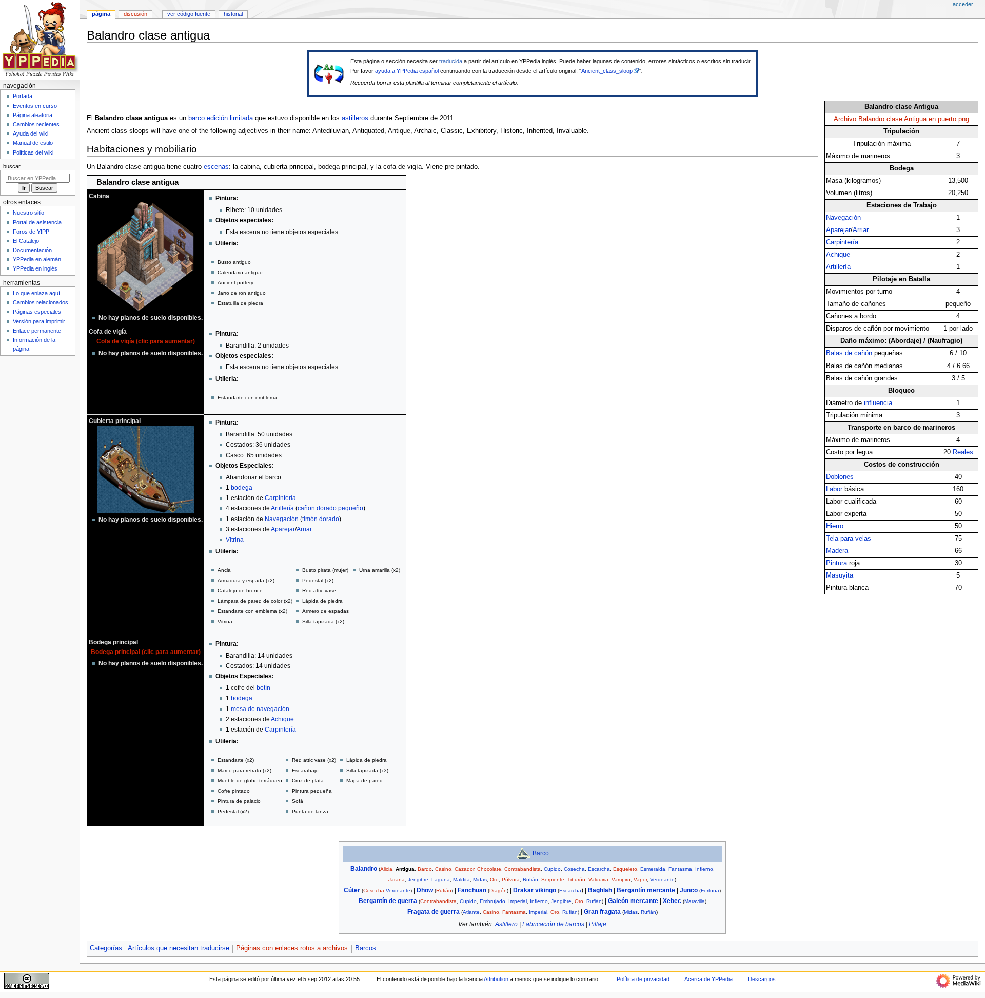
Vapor (640, 879)
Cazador (464, 869)
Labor (834, 489)
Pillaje (597, 924)
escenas (216, 166)
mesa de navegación (260, 709)
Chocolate (489, 869)
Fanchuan (472, 890)
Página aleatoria (32, 115)
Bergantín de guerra (388, 901)
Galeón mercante (633, 901)
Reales (963, 452)
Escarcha (599, 869)
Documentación (32, 250)
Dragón (498, 890)
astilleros (355, 118)
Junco (689, 890)
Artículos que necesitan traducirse (178, 948)
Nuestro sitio (28, 212)
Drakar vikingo (534, 890)
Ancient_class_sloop (607, 71)
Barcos (365, 948)
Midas (480, 879)
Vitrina (235, 539)
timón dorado (320, 519)
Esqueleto (625, 869)
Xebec (672, 901)
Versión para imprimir (39, 321)
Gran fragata (602, 911)
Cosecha (574, 869)
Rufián (530, 879)
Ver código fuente (188, 14)
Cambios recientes (36, 124)
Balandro (363, 868)
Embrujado (492, 901)
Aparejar (838, 230)
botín (263, 688)
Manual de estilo (33, 143)
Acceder (963, 4)
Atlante (471, 912)
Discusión (135, 14)
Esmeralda (652, 869)
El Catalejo (26, 241)
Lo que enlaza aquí (36, 293)
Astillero (506, 924)
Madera (837, 550)
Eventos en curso (35, 106)
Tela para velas (848, 538)
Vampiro (621, 879)
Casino (443, 869)
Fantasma (680, 869)
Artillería (838, 267)
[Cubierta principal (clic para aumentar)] (145, 469)
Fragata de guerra (433, 911)
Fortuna (710, 890)
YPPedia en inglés (35, 268)
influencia (878, 403)
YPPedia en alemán (37, 259)
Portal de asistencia (37, 222)
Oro (494, 879)
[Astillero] (523, 853)
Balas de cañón (849, 353)
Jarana (396, 879)
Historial (233, 14)
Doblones (840, 477)
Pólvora (511, 879)
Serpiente (552, 879)
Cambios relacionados (40, 302)
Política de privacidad (643, 979)
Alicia (386, 869)
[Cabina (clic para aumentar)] (145, 256)
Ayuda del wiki (30, 133)
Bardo (425, 869)
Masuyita (839, 575)
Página (101, 14)
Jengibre (418, 879)
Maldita (461, 879)
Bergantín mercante (646, 890)
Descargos (762, 979)
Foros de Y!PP (31, 231)
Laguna (440, 879)
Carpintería (842, 242)
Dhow (425, 890)
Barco (541, 853)
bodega (241, 487)
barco (196, 118)
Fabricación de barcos (553, 924)
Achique (838, 254)
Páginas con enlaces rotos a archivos (292, 948)
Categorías (106, 948)
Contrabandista (522, 869)
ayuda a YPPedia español (407, 71)
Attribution (496, 979)
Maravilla (694, 901)
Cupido (552, 869)
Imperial (517, 901)
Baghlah (600, 890)
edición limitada (230, 118)
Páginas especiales (37, 312)
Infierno (704, 869)
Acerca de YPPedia (708, 979)
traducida (450, 61)
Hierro (834, 526)
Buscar (12, 166)
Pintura (836, 563)
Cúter (352, 890)
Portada (22, 96)
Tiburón (576, 879)
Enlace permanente (37, 331)
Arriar (861, 230)
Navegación (843, 217)
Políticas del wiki (33, 152)
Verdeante (662, 879)
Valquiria (598, 879)
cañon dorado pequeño (330, 508)
